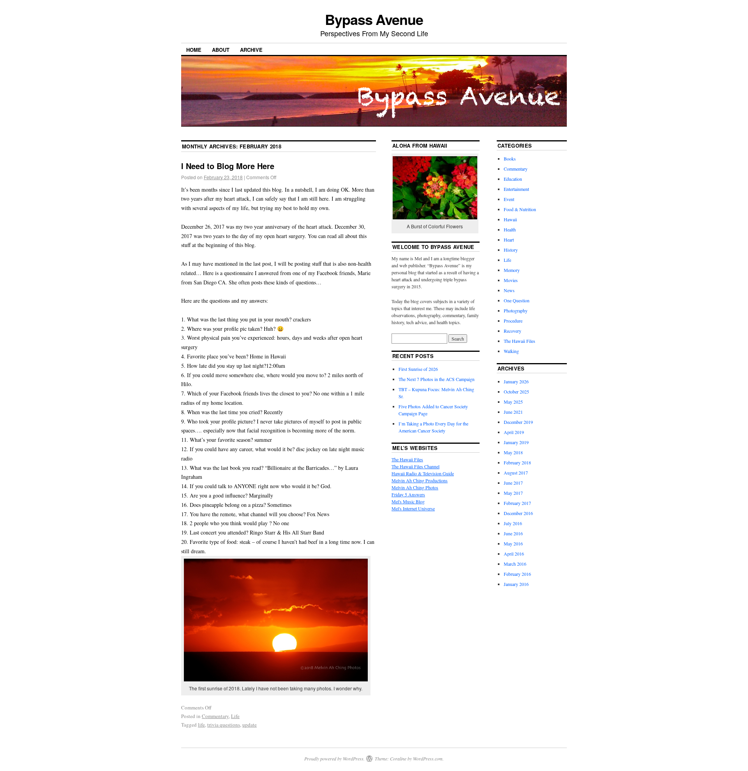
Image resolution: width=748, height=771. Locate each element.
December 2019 (518, 422)
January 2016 (516, 584)
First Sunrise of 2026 (418, 369)
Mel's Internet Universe (413, 508)
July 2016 (513, 523)
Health (510, 229)
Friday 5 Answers (408, 494)
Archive (251, 49)
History (511, 250)
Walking (511, 351)
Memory (512, 270)
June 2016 (513, 533)
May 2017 (513, 493)
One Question (516, 300)
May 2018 (513, 452)
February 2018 (517, 462)
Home (193, 49)
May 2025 (513, 402)
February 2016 (517, 574)
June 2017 (513, 483)
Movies (511, 280)
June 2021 (513, 412)
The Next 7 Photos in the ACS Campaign (437, 379)
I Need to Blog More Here (227, 165)
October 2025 (516, 391)
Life (235, 716)
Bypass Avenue (374, 19)
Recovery (512, 331)
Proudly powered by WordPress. (334, 758)
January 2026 (516, 381)
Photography (515, 310)
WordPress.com (428, 758)
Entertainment (516, 189)
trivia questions (223, 724)
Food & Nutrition (520, 209)
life (201, 724)
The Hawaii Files (407, 459)
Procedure (513, 321)
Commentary (215, 716)
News (509, 290)
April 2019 (514, 432)
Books (510, 158)
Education (513, 179)
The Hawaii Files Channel (415, 466)
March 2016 (515, 564)
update (249, 724)
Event (509, 199)
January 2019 (516, 442)
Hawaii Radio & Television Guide (423, 473)
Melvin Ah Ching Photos (415, 487)
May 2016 (513, 543)
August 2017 (516, 472)
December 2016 (518, 513)
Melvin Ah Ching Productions (420, 480)
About (220, 49)
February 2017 (517, 503)
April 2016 (514, 553)
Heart (509, 239)
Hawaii (510, 219)
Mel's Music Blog (408, 501)
